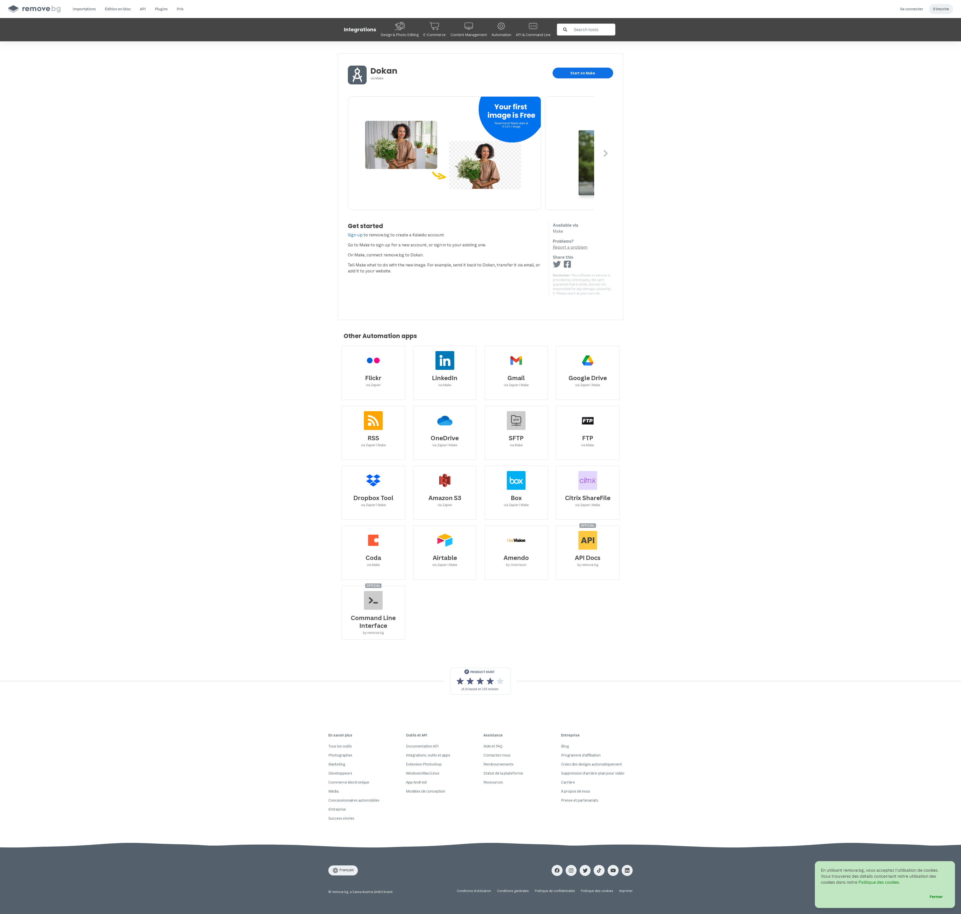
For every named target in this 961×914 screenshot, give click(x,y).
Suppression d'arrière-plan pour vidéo (592, 773)
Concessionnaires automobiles (353, 800)
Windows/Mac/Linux (422, 773)
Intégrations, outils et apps (428, 755)
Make (379, 78)
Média (333, 791)
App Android (416, 782)
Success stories (341, 818)
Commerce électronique (348, 782)
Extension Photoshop (424, 764)
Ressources (493, 782)
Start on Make (582, 73)
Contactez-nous (497, 755)
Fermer (936, 896)
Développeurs (340, 773)
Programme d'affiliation (581, 755)
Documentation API (422, 746)
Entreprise (337, 809)
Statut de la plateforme (503, 773)
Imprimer (626, 891)
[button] (84, 9)
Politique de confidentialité (555, 891)
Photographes (340, 755)
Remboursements (499, 764)
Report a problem (570, 247)
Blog (565, 746)
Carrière (568, 782)
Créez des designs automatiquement (591, 764)
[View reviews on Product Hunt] (480, 681)
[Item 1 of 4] (471, 153)
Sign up (355, 235)
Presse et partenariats (579, 800)
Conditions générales (513, 891)
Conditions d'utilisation (474, 891)
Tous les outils (340, 746)
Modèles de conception (425, 791)
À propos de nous (575, 791)
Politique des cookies (597, 891)
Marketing (336, 764)
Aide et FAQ (493, 746)
